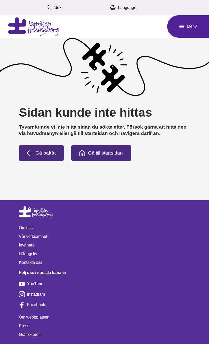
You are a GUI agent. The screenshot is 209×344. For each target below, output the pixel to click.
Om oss (26, 228)
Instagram (36, 294)
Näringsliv (28, 254)
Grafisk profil (30, 334)
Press (24, 326)
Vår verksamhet (33, 236)
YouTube (35, 284)
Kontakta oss (30, 262)
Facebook (36, 304)
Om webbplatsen (34, 317)
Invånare (27, 245)
